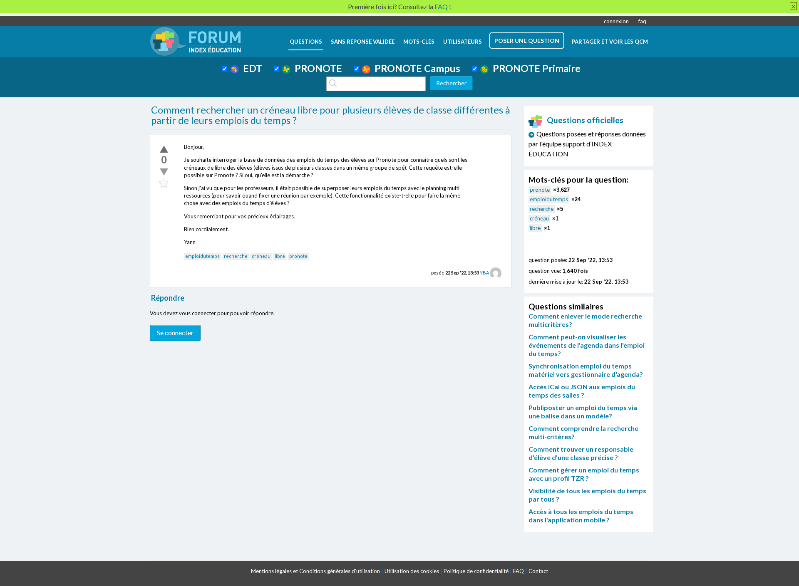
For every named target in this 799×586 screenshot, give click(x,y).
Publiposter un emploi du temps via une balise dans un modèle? (583, 411)
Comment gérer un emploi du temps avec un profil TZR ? (584, 474)
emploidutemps (202, 256)
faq (642, 21)
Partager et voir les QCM (610, 41)
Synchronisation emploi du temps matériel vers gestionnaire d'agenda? (586, 370)
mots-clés (418, 41)
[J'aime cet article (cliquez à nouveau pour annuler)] (164, 149)
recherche (236, 256)
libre (280, 256)
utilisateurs (462, 41)
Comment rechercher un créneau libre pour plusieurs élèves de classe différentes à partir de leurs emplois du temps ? (330, 115)
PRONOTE (316, 68)
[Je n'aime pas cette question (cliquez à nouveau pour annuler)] (164, 172)
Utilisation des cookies (412, 571)
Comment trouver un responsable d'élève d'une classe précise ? (581, 453)
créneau (261, 256)
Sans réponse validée (363, 41)
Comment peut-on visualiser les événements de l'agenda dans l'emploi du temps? (587, 345)
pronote (298, 256)
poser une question (526, 40)
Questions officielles (585, 120)
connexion (616, 21)
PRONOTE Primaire (535, 68)
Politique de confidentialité (476, 571)
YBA (484, 272)
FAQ (518, 571)
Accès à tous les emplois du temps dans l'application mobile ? (581, 515)
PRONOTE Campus (415, 68)
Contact (538, 571)
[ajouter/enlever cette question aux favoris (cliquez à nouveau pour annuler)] (164, 183)
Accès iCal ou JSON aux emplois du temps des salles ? (582, 391)
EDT (250, 68)
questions (306, 41)
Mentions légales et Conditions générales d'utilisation (315, 571)
